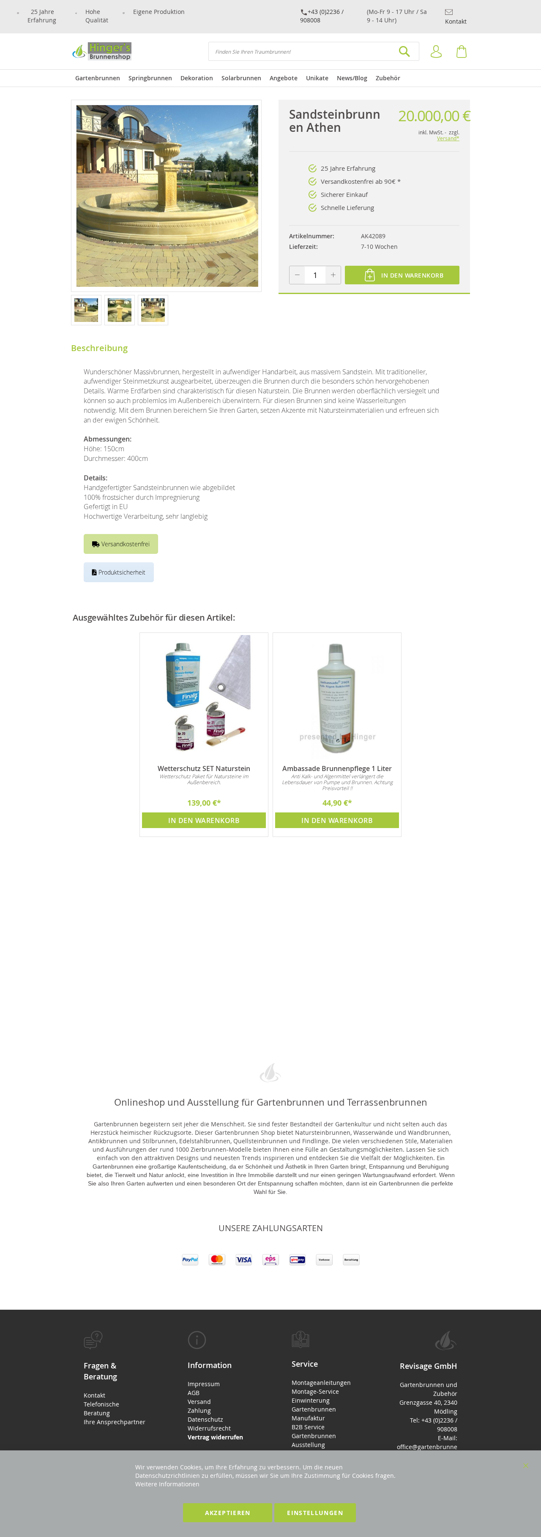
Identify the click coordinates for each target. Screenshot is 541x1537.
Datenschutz (205, 1419)
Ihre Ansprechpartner (114, 1422)
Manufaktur (308, 1418)
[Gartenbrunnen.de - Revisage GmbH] (101, 51)
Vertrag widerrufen (215, 1437)
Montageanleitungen (321, 1383)
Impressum (204, 1384)
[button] (87, 309)
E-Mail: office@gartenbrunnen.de (427, 1447)
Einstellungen (315, 1513)
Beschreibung (99, 348)
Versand (199, 1402)
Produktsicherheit (121, 572)
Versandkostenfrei (125, 544)
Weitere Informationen (167, 1484)
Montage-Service (315, 1391)
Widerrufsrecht (209, 1428)
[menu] (270, 78)
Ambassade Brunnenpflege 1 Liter (337, 768)
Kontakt (456, 21)
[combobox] (313, 51)
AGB (193, 1393)
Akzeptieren (228, 1513)
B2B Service (308, 1427)
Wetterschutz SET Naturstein (204, 768)
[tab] (114, 1378)
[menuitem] (97, 78)
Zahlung (199, 1410)
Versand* (448, 138)
